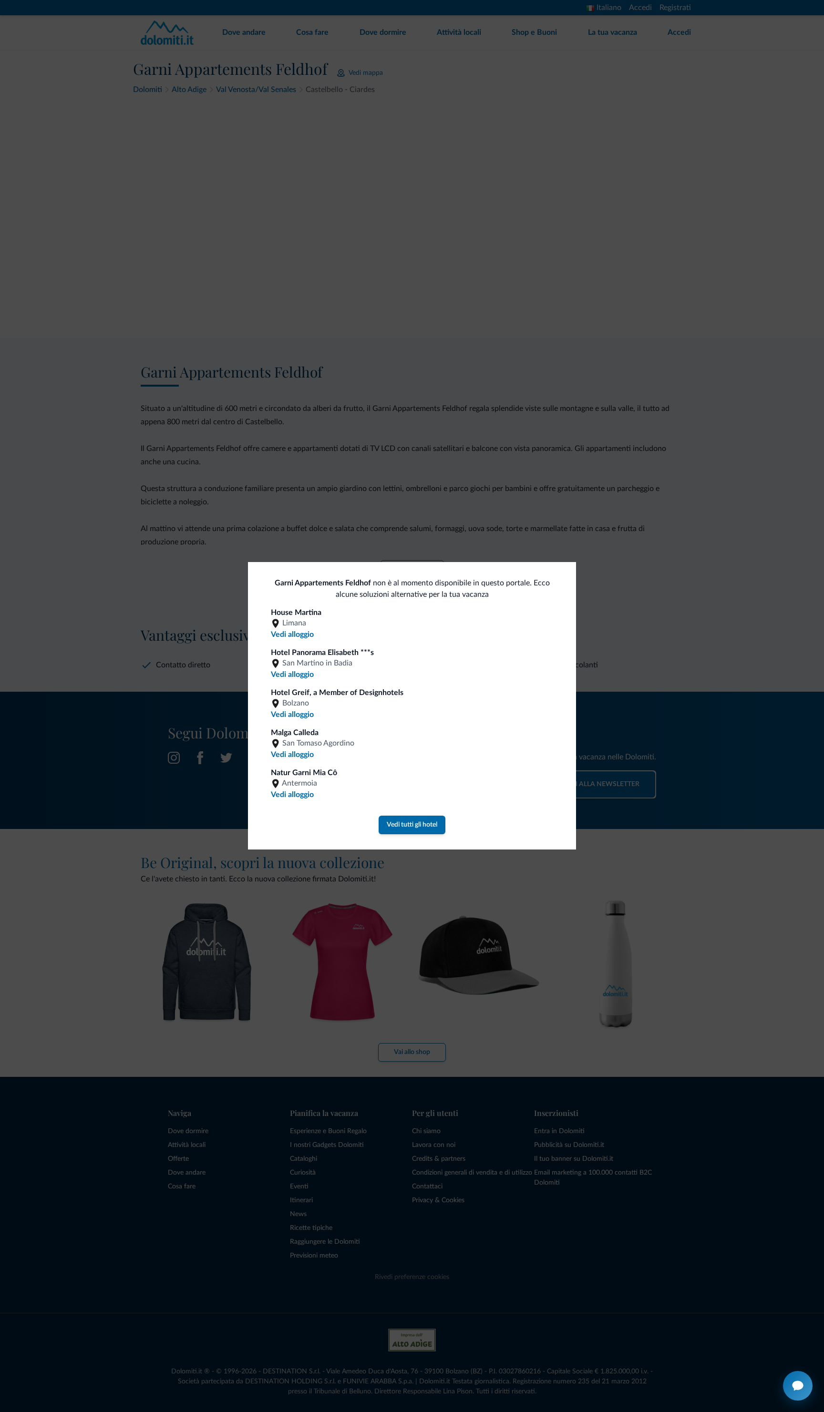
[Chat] (798, 1386)
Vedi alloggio (292, 634)
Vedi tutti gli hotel (412, 824)
